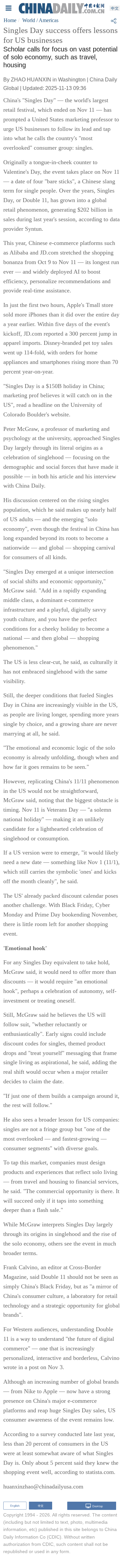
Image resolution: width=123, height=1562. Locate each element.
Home (10, 20)
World (28, 20)
